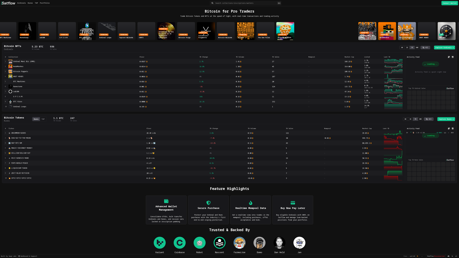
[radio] (425, 47)
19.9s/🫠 (151, 168)
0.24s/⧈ (150, 158)
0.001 (142, 86)
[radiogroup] (410, 47)
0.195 (142, 106)
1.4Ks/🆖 (151, 143)
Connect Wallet (450, 3)
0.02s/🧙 (151, 148)
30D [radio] (417, 47)
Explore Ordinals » (444, 47)
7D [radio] (412, 47)
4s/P (149, 163)
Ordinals (21, 3)
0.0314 (142, 66)
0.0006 (142, 101)
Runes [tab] (36, 119)
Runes (30, 3)
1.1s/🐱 (150, 153)
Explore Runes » (446, 119)
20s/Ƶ (149, 173)
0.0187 (142, 61)
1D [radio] (407, 47)
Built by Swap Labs (8, 256)
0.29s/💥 (151, 178)
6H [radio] (402, 47)
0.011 (142, 71)
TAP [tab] (43, 119)
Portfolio (45, 3)
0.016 (142, 81)
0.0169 (142, 96)
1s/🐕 (150, 138)
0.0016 (142, 76)
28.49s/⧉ (151, 133)
